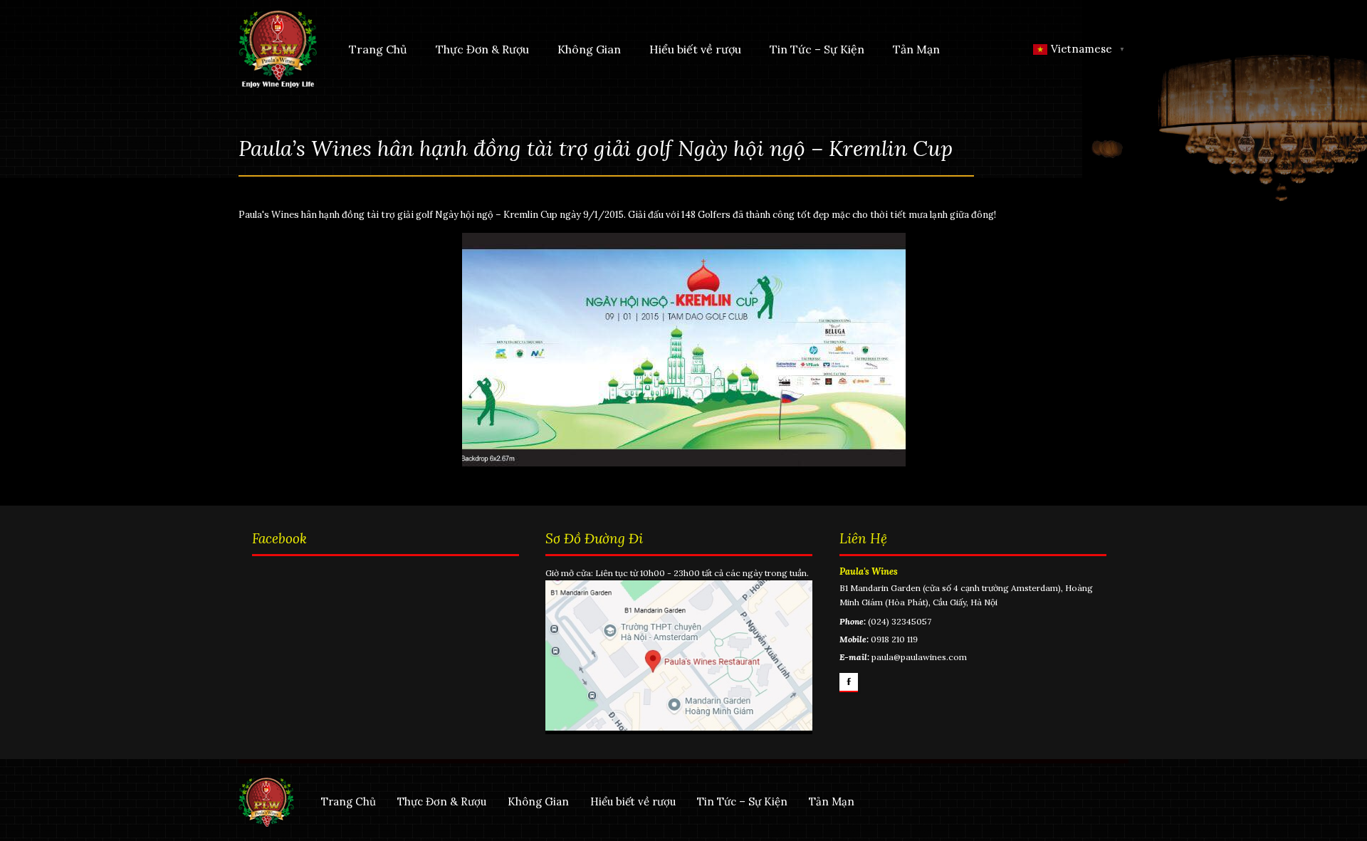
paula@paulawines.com (919, 657)
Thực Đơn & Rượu (482, 49)
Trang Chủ (378, 49)
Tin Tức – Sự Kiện (817, 49)
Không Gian (589, 49)
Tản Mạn (916, 49)
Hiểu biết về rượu (695, 49)
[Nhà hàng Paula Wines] (278, 48)
